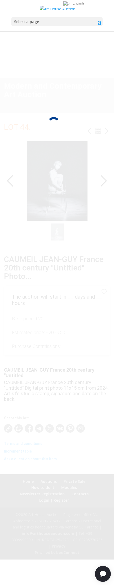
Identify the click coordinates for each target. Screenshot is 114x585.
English (77, 3)
